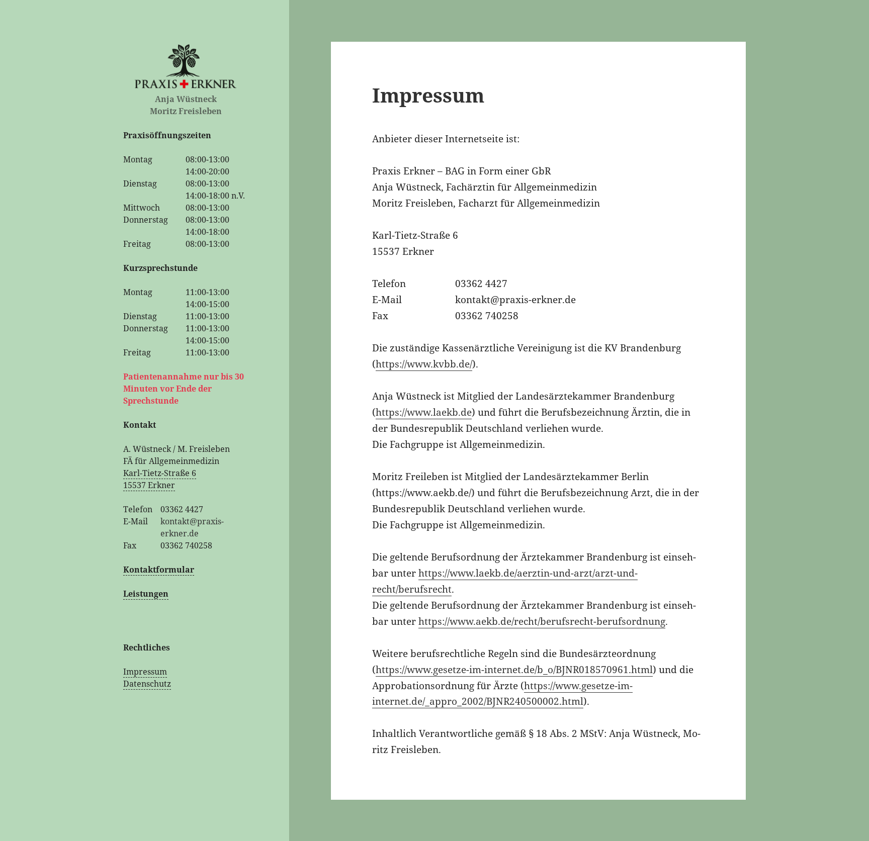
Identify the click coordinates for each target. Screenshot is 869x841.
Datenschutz (147, 683)
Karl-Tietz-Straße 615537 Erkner (159, 479)
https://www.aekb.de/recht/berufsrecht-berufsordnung (541, 621)
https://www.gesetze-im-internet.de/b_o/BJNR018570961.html (514, 669)
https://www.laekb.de (424, 412)
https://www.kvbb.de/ (424, 363)
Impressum (145, 671)
